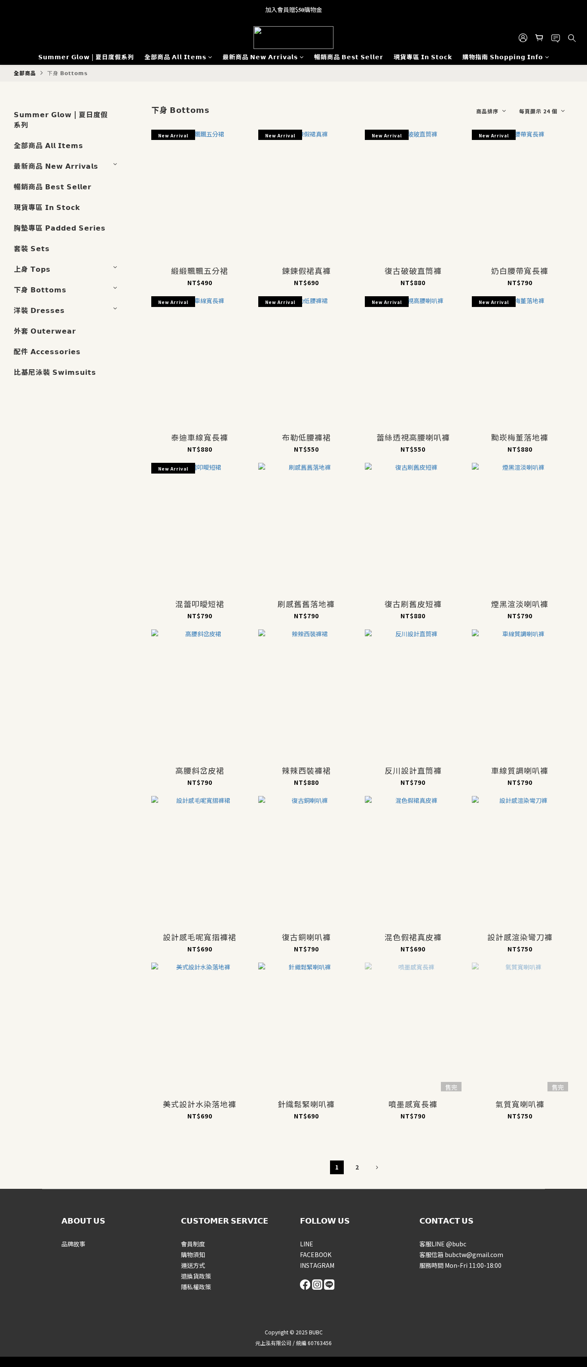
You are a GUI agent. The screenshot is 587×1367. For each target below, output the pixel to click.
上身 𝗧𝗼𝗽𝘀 (32, 269)
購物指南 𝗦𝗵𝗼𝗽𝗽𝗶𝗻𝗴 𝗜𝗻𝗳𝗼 (502, 56)
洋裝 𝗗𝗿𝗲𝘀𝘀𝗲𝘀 (39, 310)
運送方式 (193, 1265)
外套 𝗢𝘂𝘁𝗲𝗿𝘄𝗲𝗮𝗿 (45, 330)
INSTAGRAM (317, 1265)
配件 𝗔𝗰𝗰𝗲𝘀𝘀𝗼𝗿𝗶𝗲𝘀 (47, 351)
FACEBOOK (315, 1254)
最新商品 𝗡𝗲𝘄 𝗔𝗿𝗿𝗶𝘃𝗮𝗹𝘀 (260, 56)
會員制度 (193, 1243)
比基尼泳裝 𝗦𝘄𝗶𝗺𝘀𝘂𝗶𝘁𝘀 (55, 372)
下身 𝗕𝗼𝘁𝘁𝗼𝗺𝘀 (67, 72)
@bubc (456, 1243)
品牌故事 (73, 1243)
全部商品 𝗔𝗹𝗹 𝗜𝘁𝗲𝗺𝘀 (175, 56)
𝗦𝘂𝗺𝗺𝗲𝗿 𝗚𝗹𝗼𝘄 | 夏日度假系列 (86, 56)
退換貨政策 (196, 1276)
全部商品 (25, 72)
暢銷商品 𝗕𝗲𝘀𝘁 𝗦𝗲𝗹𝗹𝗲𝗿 (348, 56)
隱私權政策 (196, 1286)
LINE (306, 1243)
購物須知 (193, 1254)
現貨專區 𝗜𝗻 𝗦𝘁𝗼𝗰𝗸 (423, 56)
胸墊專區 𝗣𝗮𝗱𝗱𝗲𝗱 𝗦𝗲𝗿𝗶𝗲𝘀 (60, 227)
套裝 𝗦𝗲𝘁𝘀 (32, 248)
